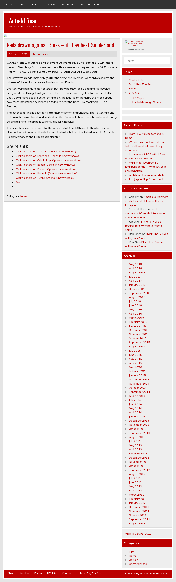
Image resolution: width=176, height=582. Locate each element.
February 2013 (138, 453)
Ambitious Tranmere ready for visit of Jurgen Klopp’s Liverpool (146, 201)
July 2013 (135, 441)
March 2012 (136, 494)
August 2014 (137, 396)
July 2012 (135, 478)
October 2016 (137, 289)
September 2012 (139, 470)
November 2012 (139, 461)
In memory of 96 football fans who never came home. (145, 213)
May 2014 (135, 408)
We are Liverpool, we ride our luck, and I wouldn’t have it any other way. (145, 146)
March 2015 (136, 367)
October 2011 (137, 515)
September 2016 (139, 293)
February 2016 (138, 321)
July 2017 (135, 276)
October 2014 (137, 387)
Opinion (22, 4)
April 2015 (135, 363)
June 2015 (135, 354)
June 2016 (135, 305)
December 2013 (139, 420)
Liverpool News (133, 50)
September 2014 (139, 391)
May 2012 (135, 486)
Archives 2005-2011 (138, 533)
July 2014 (135, 400)
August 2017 (137, 272)
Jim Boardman (40, 54)
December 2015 (139, 330)
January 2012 (137, 503)
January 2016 (137, 326)
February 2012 (138, 498)
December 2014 (139, 379)
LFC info (50, 4)
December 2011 (139, 507)
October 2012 (137, 465)
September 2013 (139, 433)
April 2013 (135, 449)
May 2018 (135, 264)
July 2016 (135, 301)
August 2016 (137, 297)
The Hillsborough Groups (147, 102)
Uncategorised (138, 564)
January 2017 (137, 284)
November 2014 (139, 383)
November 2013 (139, 424)
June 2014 (135, 404)
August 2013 (137, 437)
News (9, 4)
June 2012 (135, 482)
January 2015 (137, 375)
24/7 (142, 50)
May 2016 (135, 309)
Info (131, 551)
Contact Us (67, 4)
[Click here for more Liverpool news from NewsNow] (135, 44)
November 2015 (139, 334)
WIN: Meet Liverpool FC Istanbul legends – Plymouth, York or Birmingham (145, 166)
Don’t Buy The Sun (90, 4)
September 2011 (139, 519)
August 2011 (137, 523)
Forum (36, 4)
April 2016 (135, 313)
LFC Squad (138, 98)
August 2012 (137, 474)
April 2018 (135, 268)
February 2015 (138, 371)
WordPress (146, 573)
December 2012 (139, 457)
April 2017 (135, 280)
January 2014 (137, 416)
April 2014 (135, 412)
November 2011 (139, 511)
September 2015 (139, 342)
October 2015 (137, 338)
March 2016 (136, 317)
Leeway (162, 573)
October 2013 (137, 428)
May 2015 (135, 359)
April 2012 (135, 490)
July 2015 (135, 350)
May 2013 (135, 445)
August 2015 (137, 346)
